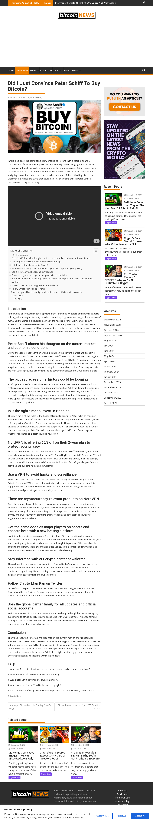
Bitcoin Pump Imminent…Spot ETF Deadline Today (79, 707)
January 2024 (110, 376)
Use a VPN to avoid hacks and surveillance (32, 271)
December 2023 (112, 382)
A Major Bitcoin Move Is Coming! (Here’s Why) (30, 707)
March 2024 (110, 366)
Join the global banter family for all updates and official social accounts (47, 292)
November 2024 (112, 324)
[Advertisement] (76, 43)
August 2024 (110, 340)
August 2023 (110, 402)
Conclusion (18, 295)
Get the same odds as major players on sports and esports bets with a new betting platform (52, 280)
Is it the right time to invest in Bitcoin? (30, 265)
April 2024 (109, 361)
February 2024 (111, 371)
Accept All (140, 815)
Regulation (46, 71)
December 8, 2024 (18, 745)
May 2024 (109, 356)
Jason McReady (36, 97)
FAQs (19, 299)
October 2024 (111, 329)
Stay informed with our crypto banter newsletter (35, 285)
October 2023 (111, 392)
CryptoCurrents (72, 71)
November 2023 (112, 387)
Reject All (121, 815)
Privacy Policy (122, 801)
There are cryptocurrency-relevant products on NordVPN (39, 275)
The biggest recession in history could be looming (36, 261)
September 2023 (113, 397)
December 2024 (112, 319)
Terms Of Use (122, 797)
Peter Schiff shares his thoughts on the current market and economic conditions (50, 258)
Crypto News (22, 71)
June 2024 (109, 350)
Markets (34, 71)
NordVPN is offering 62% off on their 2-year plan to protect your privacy (47, 268)
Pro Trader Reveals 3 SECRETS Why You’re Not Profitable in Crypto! (90, 2)
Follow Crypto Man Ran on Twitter (28, 288)
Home (11, 71)
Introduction (22, 255)
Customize (101, 815)
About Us (58, 71)
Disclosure (122, 794)
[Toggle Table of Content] (94, 250)
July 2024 (108, 345)
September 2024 (113, 335)
